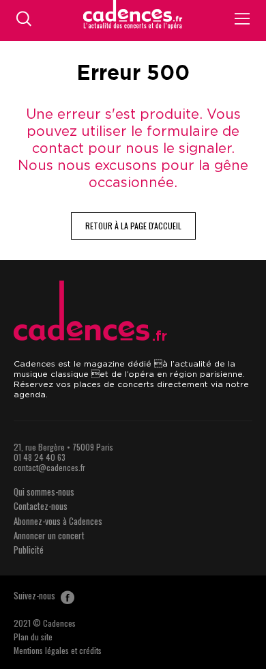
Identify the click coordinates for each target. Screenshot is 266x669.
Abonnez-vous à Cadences (58, 521)
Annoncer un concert (49, 535)
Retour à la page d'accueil (133, 225)
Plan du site (33, 636)
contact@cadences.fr (49, 467)
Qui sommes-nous (44, 491)
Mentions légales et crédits (58, 650)
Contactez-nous (41, 506)
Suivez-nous (35, 595)
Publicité (29, 549)
